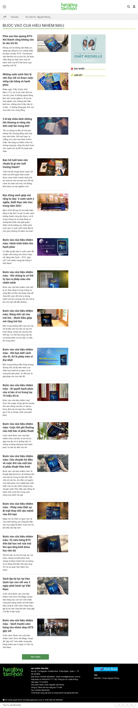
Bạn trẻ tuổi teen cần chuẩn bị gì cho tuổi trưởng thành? (15, 163)
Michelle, (98, 678)
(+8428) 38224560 (42, 690)
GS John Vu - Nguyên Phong (37, 17)
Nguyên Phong (113, 678)
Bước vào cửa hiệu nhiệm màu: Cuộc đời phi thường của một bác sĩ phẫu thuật (18, 427)
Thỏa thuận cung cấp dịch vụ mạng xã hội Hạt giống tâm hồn (54, 693)
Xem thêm (35, 657)
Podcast (14, 17)
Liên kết (78, 75)
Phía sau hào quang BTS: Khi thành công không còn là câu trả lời (18, 40)
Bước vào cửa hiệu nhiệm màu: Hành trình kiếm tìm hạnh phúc (18, 243)
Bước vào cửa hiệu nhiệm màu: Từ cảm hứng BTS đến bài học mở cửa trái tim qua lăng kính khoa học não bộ (18, 543)
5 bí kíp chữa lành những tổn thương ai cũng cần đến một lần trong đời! (17, 122)
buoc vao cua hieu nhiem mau (33, 25)
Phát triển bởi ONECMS (54, 700)
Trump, (105, 678)
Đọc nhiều (79, 69)
